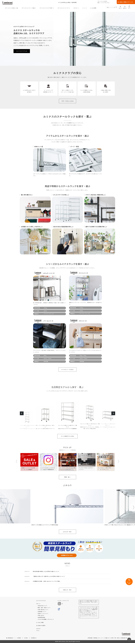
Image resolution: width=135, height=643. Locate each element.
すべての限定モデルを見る (67, 436)
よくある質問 (93, 8)
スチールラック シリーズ (63, 8)
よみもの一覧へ (67, 531)
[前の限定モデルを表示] (22, 413)
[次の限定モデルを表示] (113, 413)
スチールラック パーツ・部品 (28, 8)
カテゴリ (75, 8)
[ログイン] (120, 6)
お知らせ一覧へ (67, 590)
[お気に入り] (125, 6)
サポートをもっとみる (67, 101)
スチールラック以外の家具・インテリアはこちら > (104, 2)
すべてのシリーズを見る (67, 369)
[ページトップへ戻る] (129, 639)
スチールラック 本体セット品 (11, 8)
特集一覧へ (67, 477)
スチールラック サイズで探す (46, 8)
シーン (83, 8)
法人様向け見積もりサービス (125, 2)
